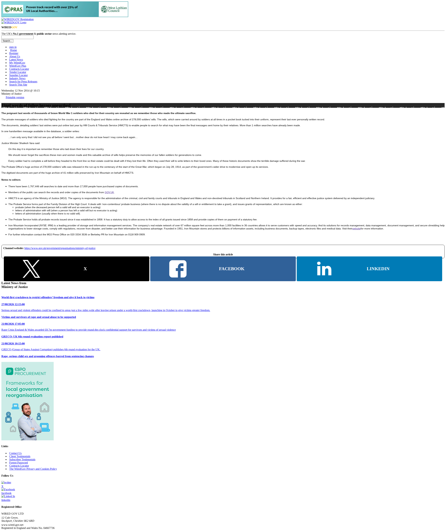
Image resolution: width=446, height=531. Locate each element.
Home (13, 50)
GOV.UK (109, 192)
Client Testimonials (19, 456)
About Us (14, 56)
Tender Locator (17, 72)
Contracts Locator (19, 68)
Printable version (15, 97)
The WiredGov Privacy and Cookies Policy (33, 468)
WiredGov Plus (17, 65)
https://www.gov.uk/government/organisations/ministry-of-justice (59, 248)
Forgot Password (18, 462)
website (356, 228)
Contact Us (15, 453)
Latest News (16, 59)
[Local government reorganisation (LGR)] (27, 439)
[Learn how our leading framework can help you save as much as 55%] (64, 16)
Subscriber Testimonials (22, 459)
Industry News (17, 78)
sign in (13, 46)
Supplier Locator (18, 75)
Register (13, 53)
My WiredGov (17, 62)
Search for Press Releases (23, 81)
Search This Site (18, 84)
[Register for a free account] (17, 19)
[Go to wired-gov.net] (13, 22)
